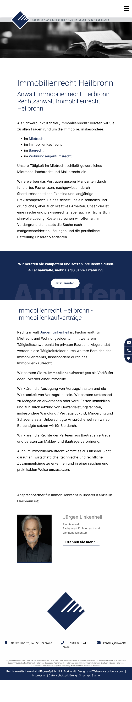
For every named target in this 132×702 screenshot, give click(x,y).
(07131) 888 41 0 (78, 643)
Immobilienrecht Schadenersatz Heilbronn (81, 660)
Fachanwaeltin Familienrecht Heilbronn (47, 660)
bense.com (117, 671)
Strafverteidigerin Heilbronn (112, 663)
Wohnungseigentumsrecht (50, 156)
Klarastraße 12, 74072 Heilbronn (31, 643)
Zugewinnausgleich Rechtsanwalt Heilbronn (26, 663)
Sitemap (84, 675)
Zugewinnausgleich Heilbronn (18, 660)
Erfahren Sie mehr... (81, 542)
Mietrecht (37, 139)
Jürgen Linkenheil (54, 332)
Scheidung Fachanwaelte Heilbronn (59, 663)
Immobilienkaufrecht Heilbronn (87, 663)
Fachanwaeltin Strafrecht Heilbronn (86, 665)
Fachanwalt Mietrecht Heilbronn (112, 660)
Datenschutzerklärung (62, 675)
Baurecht (36, 150)
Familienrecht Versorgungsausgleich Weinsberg (50, 665)
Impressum (39, 675)
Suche (96, 675)
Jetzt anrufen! (65, 283)
